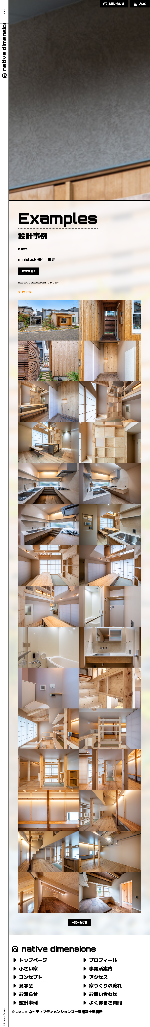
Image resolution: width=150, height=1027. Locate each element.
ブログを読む (25, 292)
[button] (4, 11)
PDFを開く (29, 271)
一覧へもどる (79, 922)
